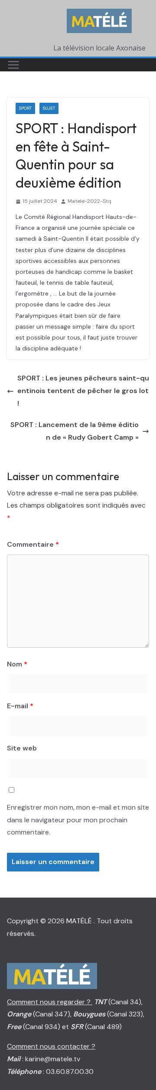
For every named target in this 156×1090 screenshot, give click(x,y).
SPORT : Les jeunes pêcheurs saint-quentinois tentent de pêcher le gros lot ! (83, 390)
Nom (17, 664)
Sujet (49, 108)
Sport (25, 108)
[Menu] (13, 64)
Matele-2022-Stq (89, 201)
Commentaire (33, 544)
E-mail (20, 705)
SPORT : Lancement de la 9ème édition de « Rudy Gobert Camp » (74, 431)
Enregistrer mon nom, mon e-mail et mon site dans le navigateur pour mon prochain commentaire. (78, 820)
